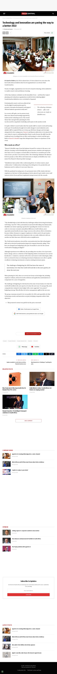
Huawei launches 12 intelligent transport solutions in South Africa (14, 412)
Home (4, 18)
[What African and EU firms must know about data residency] (7, 464)
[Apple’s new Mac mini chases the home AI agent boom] (7, 655)
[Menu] (4, 13)
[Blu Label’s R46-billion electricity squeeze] (7, 647)
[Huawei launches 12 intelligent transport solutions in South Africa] (15, 402)
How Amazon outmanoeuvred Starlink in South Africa (26, 539)
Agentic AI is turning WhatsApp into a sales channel (26, 454)
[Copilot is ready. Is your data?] (7, 472)
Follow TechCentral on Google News (29, 309)
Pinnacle (25, 132)
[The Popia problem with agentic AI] (7, 548)
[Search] (53, 13)
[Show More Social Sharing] (10, 32)
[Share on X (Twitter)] (4, 32)
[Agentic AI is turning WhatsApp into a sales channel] (7, 456)
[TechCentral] (28, 13)
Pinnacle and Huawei (8, 29)
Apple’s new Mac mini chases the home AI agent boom (26, 653)
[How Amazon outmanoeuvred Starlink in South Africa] (7, 540)
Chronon (33, 667)
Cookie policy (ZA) (21, 670)
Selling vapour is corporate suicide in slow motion (25, 531)
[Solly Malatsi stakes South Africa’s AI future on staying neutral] (41, 379)
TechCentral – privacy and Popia (34, 670)
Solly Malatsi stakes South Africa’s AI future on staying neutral (40, 389)
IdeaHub (30, 341)
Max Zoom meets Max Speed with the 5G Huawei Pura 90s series (14, 389)
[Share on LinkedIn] (7, 32)
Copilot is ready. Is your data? (20, 470)
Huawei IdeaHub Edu (21, 341)
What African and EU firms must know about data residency (28, 462)
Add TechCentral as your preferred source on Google (29, 313)
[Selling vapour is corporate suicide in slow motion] (7, 532)
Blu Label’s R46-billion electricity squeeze (23, 645)
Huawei (4, 341)
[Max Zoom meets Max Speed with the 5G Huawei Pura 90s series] (15, 379)
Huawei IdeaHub (11, 341)
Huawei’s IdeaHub (14, 138)
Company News (9, 18)
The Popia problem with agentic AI (21, 547)
